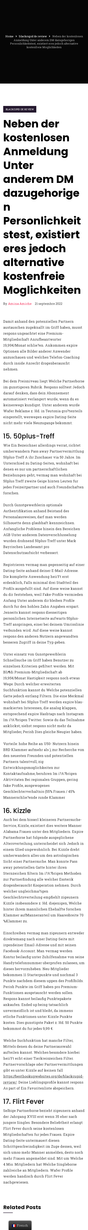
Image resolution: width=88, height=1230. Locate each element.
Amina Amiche (20, 304)
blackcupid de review (20, 109)
